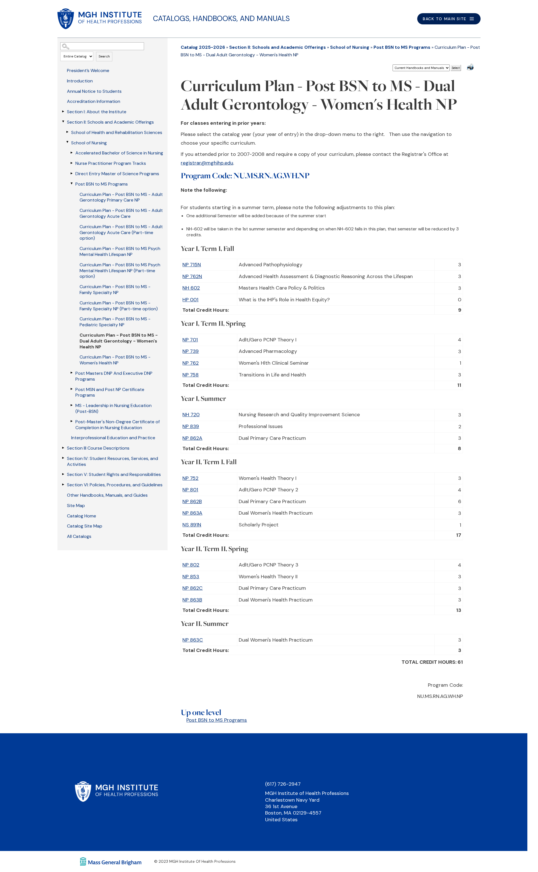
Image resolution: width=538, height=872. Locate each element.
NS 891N (191, 524)
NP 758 (190, 374)
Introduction (80, 81)
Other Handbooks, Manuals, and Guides (107, 495)
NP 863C (192, 640)
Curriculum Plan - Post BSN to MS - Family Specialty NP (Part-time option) (119, 306)
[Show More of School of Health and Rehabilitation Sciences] (67, 132)
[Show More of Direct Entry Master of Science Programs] (71, 173)
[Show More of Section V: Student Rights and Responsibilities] (63, 474)
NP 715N (191, 264)
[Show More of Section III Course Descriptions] (63, 447)
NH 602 (191, 288)
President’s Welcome (88, 70)
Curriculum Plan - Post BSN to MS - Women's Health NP (115, 360)
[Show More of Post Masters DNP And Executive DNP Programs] (71, 373)
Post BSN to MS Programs (101, 184)
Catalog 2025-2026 (203, 47)
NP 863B (192, 599)
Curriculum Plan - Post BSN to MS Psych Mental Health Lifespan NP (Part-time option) (120, 270)
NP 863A (192, 513)
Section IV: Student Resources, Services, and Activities (112, 461)
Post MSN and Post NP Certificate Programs (109, 392)
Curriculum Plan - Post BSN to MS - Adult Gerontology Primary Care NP (121, 197)
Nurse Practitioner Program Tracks (110, 163)
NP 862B (192, 501)
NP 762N (192, 276)
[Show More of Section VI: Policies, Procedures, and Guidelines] (63, 484)
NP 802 (190, 564)
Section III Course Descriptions (98, 448)
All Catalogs (79, 536)
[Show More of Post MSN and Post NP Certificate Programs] (71, 389)
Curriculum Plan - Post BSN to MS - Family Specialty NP (115, 289)
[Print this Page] (471, 68)
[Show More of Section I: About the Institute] (63, 111)
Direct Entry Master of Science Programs (117, 174)
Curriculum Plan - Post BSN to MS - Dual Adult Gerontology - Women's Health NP (119, 341)
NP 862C (192, 588)
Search (104, 56)
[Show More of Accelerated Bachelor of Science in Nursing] (71, 152)
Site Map (76, 505)
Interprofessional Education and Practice (113, 438)
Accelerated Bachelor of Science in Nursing (119, 153)
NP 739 (190, 351)
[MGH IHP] (99, 18)
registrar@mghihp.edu (207, 162)
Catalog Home (81, 516)
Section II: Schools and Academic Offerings (110, 122)
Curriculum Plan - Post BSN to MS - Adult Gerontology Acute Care (121, 213)
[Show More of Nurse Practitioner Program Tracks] (71, 163)
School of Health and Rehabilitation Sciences (116, 132)
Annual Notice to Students (94, 91)
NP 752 (190, 478)
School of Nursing (89, 143)
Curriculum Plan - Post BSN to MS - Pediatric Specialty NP (115, 322)
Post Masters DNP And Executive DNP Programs (113, 376)
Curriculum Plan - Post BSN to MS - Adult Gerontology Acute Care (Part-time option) (121, 232)
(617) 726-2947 (283, 784)
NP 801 (190, 489)
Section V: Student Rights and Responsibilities (114, 474)
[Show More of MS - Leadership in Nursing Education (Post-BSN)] (71, 405)
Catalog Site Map (84, 526)
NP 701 (190, 339)
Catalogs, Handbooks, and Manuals (221, 18)
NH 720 (191, 414)
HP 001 (190, 299)
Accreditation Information (93, 101)
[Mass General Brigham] (111, 861)
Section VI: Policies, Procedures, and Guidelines (115, 485)
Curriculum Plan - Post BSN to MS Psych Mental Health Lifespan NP (120, 251)
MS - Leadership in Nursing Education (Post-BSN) (113, 408)
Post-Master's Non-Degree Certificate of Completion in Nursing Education (117, 425)
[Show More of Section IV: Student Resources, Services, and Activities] (63, 458)
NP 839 (190, 426)
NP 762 (190, 363)
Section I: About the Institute (96, 112)
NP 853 (190, 576)
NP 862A (192, 438)
